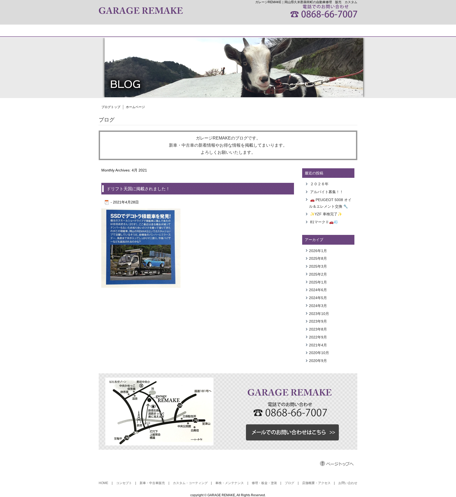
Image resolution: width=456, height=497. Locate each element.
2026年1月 (318, 251)
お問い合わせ (347, 483)
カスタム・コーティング (190, 483)
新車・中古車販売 (152, 483)
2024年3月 (318, 306)
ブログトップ (110, 107)
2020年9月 (318, 361)
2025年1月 (318, 282)
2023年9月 (318, 321)
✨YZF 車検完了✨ (326, 214)
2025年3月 (318, 266)
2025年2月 (318, 274)
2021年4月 (318, 345)
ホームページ (135, 107)
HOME (103, 483)
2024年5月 (318, 298)
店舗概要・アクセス (316, 483)
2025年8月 (318, 258)
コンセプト (124, 483)
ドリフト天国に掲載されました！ (138, 189)
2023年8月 (318, 329)
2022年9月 (318, 337)
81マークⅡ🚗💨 (324, 222)
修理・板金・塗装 (264, 483)
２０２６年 (319, 184)
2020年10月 (319, 353)
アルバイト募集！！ (326, 192)
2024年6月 (318, 290)
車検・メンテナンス (229, 483)
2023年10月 (319, 314)
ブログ (289, 483)
